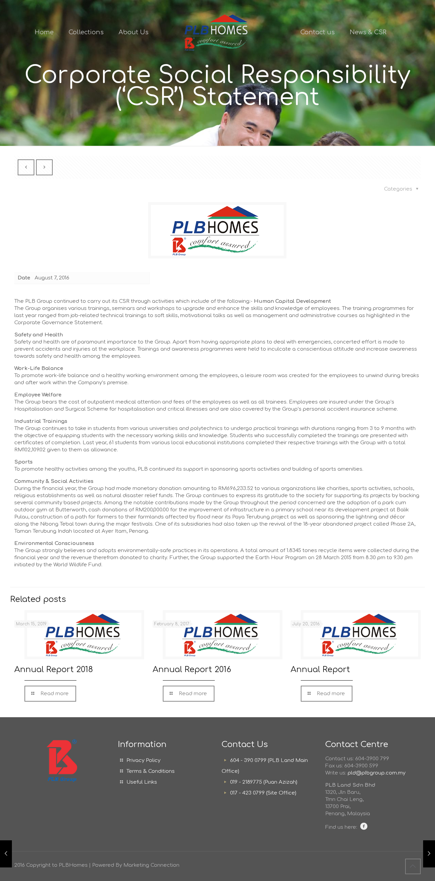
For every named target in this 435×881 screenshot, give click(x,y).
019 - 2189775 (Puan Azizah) (263, 782)
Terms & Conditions (150, 771)
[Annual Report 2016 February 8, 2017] (6, 853)
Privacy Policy (143, 760)
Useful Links (141, 782)
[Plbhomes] (217, 32)
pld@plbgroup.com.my (376, 773)
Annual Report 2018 (53, 669)
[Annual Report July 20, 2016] (429, 853)
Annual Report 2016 (192, 669)
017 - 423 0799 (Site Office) (263, 793)
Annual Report (320, 669)
